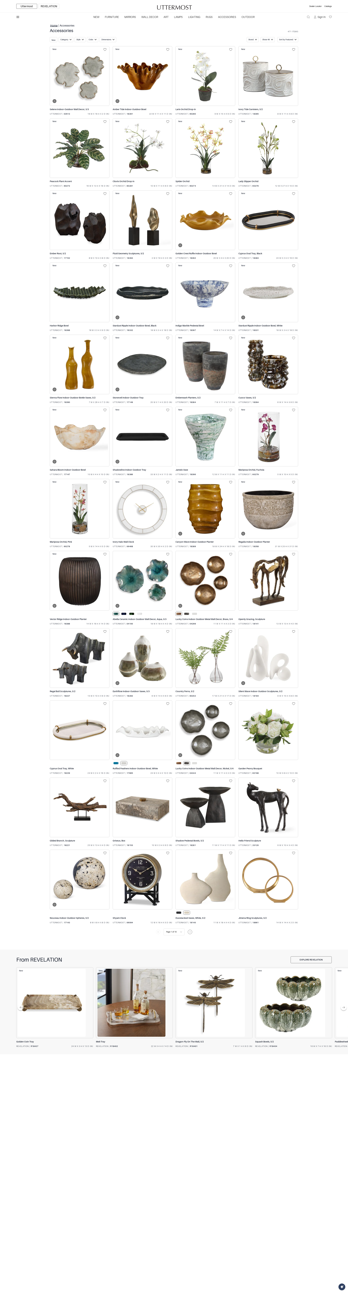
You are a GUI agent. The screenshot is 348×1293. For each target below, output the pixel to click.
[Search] (308, 17)
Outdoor (248, 16)
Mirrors (130, 16)
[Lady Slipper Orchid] (268, 148)
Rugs (209, 16)
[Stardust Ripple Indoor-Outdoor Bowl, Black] (142, 292)
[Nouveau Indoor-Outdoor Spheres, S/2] (79, 879)
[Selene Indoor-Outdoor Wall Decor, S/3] (79, 76)
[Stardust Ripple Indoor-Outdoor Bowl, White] (268, 292)
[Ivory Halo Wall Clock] (142, 508)
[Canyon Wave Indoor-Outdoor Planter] (205, 508)
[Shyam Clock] (142, 879)
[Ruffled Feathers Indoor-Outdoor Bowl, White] (142, 730)
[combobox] (166, 931)
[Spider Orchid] (205, 148)
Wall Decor (149, 16)
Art (166, 16)
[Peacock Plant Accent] (79, 148)
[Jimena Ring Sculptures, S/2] (268, 879)
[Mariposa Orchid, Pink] (79, 508)
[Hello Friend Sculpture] (268, 807)
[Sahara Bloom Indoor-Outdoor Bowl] (79, 436)
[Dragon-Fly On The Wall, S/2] (214, 1003)
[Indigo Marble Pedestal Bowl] (205, 292)
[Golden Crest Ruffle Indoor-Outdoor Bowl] (205, 220)
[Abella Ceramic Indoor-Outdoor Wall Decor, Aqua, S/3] (142, 580)
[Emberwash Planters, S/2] (205, 364)
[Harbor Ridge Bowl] (79, 292)
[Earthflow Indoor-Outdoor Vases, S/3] (142, 658)
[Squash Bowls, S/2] (294, 1003)
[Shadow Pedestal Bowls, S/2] (205, 807)
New (96, 16)
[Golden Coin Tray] (55, 1003)
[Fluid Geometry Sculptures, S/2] (142, 220)
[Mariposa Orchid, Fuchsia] (268, 436)
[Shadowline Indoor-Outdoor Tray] (142, 436)
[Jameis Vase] (205, 436)
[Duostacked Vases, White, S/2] (205, 879)
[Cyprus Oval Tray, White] (79, 730)
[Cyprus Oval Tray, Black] (268, 220)
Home (54, 25)
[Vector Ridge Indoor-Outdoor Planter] (79, 580)
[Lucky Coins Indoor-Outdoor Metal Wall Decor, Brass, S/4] (205, 580)
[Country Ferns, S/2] (205, 658)
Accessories (227, 16)
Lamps (178, 16)
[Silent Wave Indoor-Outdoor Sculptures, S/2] (268, 658)
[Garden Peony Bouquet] (268, 730)
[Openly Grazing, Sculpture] (268, 580)
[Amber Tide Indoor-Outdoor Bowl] (142, 76)
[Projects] (105, 50)
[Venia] (174, 6)
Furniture (112, 16)
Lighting (194, 16)
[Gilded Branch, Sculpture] (79, 807)
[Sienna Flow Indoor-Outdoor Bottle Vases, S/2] (79, 364)
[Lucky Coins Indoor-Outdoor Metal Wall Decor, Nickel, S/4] (205, 730)
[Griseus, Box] (142, 807)
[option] (26, 6)
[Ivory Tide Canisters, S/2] (268, 76)
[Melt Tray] (134, 1003)
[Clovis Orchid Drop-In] (142, 148)
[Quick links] (341, 1286)
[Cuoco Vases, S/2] (268, 364)
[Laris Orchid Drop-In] (205, 76)
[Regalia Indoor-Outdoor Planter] (268, 508)
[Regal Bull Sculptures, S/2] (79, 658)
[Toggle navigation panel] (18, 17)
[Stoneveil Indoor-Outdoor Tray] (142, 364)
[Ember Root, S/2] (79, 220)
